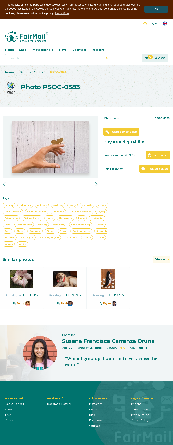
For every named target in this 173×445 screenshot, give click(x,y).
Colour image (13, 211)
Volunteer (79, 50)
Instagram (95, 403)
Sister (50, 231)
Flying (101, 211)
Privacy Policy (140, 414)
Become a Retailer (59, 403)
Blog (92, 414)
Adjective (25, 205)
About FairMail (14, 403)
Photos (39, 72)
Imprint (136, 403)
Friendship (11, 218)
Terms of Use (139, 409)
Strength (101, 231)
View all (160, 259)
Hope (81, 218)
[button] (166, 23)
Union (100, 237)
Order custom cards (121, 132)
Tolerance (71, 237)
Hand (49, 218)
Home (9, 50)
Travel (62, 50)
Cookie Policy (139, 420)
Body (72, 205)
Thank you (27, 237)
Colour (102, 205)
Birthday (58, 205)
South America (81, 231)
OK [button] (156, 9)
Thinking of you (49, 237)
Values (9, 244)
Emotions (58, 211)
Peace (100, 224)
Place (20, 231)
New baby (59, 224)
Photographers (42, 50)
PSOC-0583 (58, 72)
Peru (7, 231)
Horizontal (97, 218)
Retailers (98, 50)
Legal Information (142, 398)
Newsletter (96, 409)
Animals (42, 205)
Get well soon (32, 218)
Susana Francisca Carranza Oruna (108, 341)
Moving (42, 224)
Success (10, 237)
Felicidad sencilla (80, 211)
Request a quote (154, 169)
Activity (9, 205)
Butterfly (87, 205)
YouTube (95, 425)
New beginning (80, 224)
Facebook (95, 420)
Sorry (63, 231)
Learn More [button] (62, 13)
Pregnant (35, 231)
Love (7, 224)
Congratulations (36, 211)
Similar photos (18, 259)
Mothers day (24, 224)
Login (153, 23)
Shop (23, 50)
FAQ (8, 414)
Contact (10, 420)
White (22, 244)
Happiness (65, 218)
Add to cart (157, 155)
